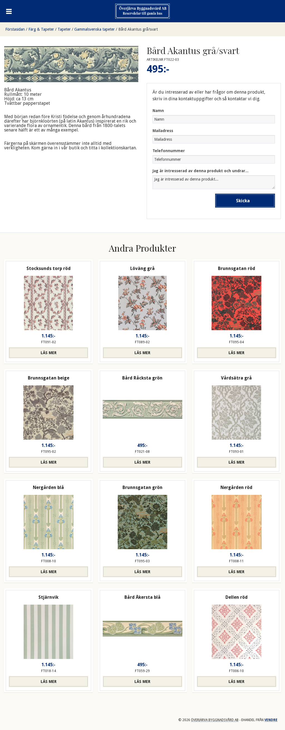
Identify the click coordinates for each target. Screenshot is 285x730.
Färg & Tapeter (41, 29)
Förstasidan (15, 29)
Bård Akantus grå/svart (138, 29)
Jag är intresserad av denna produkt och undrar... (201, 171)
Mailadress (163, 130)
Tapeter (64, 29)
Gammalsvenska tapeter (94, 29)
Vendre (270, 720)
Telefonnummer (169, 151)
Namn (158, 110)
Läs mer (48, 353)
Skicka (243, 200)
